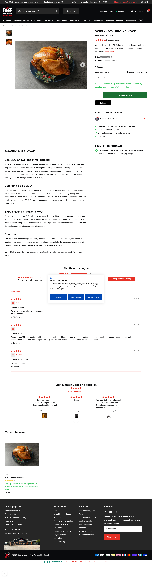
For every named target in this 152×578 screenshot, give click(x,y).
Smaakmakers (98, 21)
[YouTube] (110, 512)
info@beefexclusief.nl (17, 533)
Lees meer (109, 52)
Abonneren (112, 537)
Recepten (71, 11)
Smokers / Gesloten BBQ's (24, 21)
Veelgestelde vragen (87, 531)
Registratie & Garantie (62, 531)
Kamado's (7, 21)
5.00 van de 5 (35, 277)
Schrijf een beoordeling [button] (121, 279)
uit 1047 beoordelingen (76, 391)
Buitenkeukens (61, 21)
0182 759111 (144, 2)
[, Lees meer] (133, 11)
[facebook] (116, 512)
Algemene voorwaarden (63, 521)
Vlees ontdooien (85, 524)
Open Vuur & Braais (45, 21)
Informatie (83, 506)
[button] (82, 65)
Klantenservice (61, 506)
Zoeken (56, 11)
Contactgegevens (61, 524)
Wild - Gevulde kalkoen (14, 478)
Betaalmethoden (60, 518)
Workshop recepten (86, 535)
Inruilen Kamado (85, 521)
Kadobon (82, 528)
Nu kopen (103, 103)
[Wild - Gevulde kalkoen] (22, 454)
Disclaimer (58, 528)
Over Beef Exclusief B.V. (88, 518)
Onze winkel (142, 72)
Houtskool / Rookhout (114, 21)
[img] (16, 299)
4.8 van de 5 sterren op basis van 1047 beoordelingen (87, 562)
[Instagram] (105, 512)
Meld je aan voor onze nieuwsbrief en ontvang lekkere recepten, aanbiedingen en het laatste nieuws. (122, 520)
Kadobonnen (131, 21)
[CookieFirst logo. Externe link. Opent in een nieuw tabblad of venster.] (51, 278)
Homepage (7, 26)
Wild (102, 35)
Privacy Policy (59, 542)
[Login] (141, 11)
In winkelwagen (125, 95)
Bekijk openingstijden (13, 524)
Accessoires (74, 21)
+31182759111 (14, 530)
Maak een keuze (121, 72)
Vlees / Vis (86, 21)
